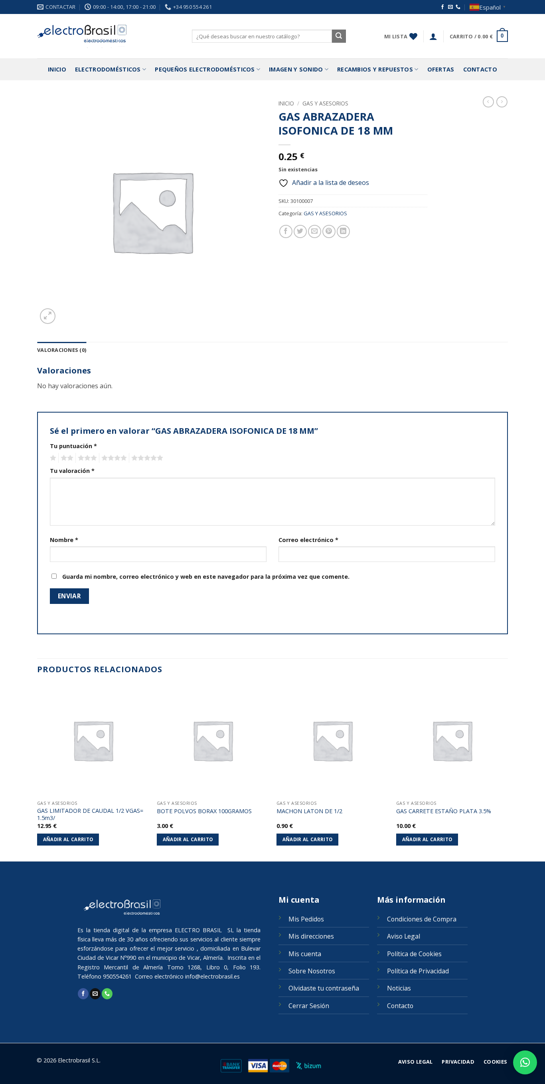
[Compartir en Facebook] (285, 231)
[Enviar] (339, 36)
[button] (433, 36)
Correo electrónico (308, 540)
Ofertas (440, 69)
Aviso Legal (403, 936)
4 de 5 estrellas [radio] (113, 458)
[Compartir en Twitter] (300, 231)
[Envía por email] (314, 231)
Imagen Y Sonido (296, 69)
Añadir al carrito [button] (68, 839)
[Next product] (488, 101)
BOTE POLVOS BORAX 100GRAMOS (204, 811)
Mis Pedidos (306, 919)
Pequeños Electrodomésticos (205, 69)
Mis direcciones (311, 936)
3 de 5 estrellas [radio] (86, 458)
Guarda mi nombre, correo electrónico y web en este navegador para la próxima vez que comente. (206, 576)
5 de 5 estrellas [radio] (146, 458)
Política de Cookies (414, 953)
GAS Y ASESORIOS (325, 103)
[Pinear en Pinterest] (329, 231)
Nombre (64, 540)
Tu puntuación (73, 446)
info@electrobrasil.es (212, 976)
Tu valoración (72, 470)
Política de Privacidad (418, 971)
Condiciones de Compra (421, 919)
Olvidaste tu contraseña (323, 988)
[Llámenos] (458, 7)
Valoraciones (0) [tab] (61, 349)
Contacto (480, 69)
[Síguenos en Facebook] (442, 7)
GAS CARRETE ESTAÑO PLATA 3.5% (443, 811)
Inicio (57, 69)
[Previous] (37, 771)
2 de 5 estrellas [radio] (65, 458)
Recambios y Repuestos (375, 69)
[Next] (507, 771)
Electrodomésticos (108, 69)
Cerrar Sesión (308, 1005)
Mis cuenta (304, 953)
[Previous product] (501, 101)
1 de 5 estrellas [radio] (52, 458)
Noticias (399, 988)
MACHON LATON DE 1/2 (309, 811)
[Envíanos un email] (450, 7)
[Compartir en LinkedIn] (343, 231)
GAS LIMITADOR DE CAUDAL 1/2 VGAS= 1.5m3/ (90, 814)
